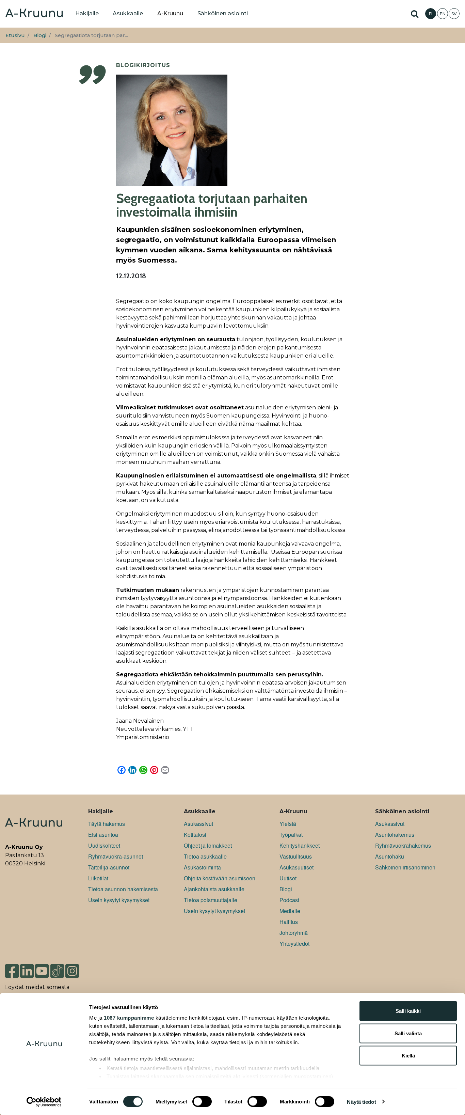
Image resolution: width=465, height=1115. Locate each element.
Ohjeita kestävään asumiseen (219, 878)
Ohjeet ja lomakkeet (208, 845)
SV (454, 13)
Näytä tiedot (361, 1101)
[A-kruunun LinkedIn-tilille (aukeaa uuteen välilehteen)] (27, 968)
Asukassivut (198, 824)
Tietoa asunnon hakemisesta (123, 889)
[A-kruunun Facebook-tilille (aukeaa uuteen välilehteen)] (12, 968)
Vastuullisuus (295, 856)
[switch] (202, 1101)
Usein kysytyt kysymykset (118, 900)
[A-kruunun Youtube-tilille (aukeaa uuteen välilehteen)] (42, 968)
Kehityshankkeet (299, 845)
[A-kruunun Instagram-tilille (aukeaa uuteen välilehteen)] (77, 968)
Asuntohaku (389, 856)
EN (443, 13)
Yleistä (287, 824)
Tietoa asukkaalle (205, 856)
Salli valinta (408, 1033)
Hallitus (288, 922)
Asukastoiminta (202, 867)
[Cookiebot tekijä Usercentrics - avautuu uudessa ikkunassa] (44, 1102)
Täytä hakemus (106, 824)
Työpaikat (291, 834)
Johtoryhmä (293, 933)
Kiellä (408, 1055)
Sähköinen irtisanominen (405, 867)
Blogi (39, 35)
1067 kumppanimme (129, 1018)
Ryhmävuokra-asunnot (115, 856)
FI (430, 13)
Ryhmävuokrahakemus (403, 845)
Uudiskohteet (104, 845)
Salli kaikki (408, 1011)
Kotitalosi (195, 834)
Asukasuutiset (296, 867)
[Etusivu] (34, 13)
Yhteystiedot (294, 943)
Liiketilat (98, 878)
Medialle (289, 911)
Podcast (289, 900)
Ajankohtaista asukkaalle (214, 889)
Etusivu (15, 35)
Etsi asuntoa (103, 834)
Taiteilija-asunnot (108, 867)
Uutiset (287, 878)
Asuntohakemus (394, 834)
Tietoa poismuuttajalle (210, 900)
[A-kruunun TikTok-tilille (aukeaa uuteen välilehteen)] (57, 968)
